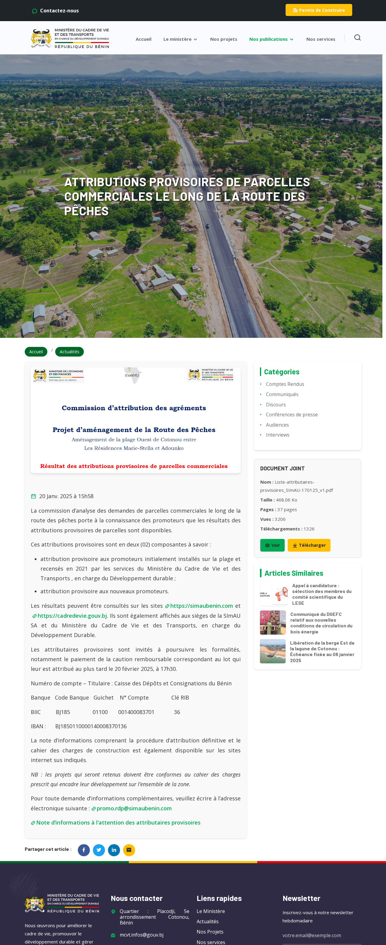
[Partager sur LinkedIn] (114, 850)
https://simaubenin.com (201, 605)
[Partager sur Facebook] (84, 850)
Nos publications (269, 39)
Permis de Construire (322, 10)
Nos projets (223, 39)
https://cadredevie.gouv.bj (72, 615)
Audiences (277, 424)
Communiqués (282, 394)
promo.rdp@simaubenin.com (134, 808)
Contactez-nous (59, 10)
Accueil (143, 39)
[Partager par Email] (129, 850)
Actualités (69, 351)
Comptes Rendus (285, 384)
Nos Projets (210, 931)
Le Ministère (211, 911)
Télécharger (312, 545)
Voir (275, 545)
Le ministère (178, 39)
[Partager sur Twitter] (99, 850)
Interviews (278, 434)
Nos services (320, 39)
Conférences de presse (292, 414)
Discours (276, 404)
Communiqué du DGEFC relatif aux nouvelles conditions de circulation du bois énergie (321, 622)
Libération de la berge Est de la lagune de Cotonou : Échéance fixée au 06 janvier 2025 (322, 651)
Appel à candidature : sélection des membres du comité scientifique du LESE (322, 594)
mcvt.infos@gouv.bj (141, 935)
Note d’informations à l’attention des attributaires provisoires (118, 822)
